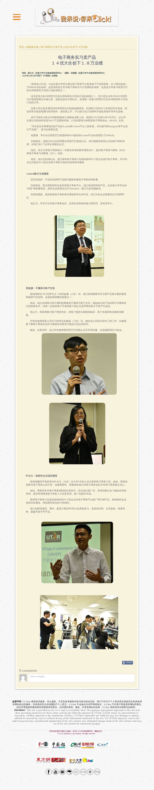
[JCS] (83, 772)
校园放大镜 (32, 47)
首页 (21, 47)
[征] (90, 772)
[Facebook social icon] (48, 772)
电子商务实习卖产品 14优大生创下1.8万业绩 (64, 47)
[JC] (76, 772)
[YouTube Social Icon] (55, 772)
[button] (16, 17)
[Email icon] (62, 772)
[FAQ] (97, 772)
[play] (117, 274)
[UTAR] (69, 772)
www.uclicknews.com (67, 734)
